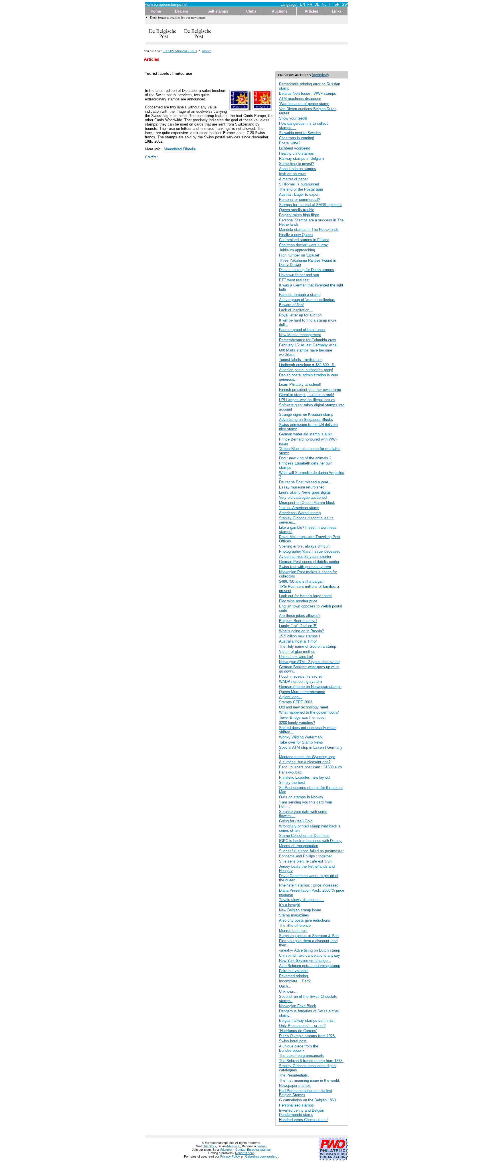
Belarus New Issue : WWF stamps (307, 93)
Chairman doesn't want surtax (303, 245)
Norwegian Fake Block (297, 1006)
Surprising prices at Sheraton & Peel (309, 936)
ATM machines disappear (300, 98)
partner (262, 1146)
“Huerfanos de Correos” (298, 1031)
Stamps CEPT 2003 (295, 702)
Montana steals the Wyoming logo (307, 757)
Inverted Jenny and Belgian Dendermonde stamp (301, 1112)
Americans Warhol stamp (300, 513)
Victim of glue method (297, 651)
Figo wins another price (298, 601)
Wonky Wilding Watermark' (301, 737)
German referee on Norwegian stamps (310, 687)
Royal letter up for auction (300, 315)
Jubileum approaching (297, 250)
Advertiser (233, 1146)
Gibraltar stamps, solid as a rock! (306, 395)
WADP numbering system (300, 681)
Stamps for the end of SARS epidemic (310, 205)
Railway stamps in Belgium (301, 158)
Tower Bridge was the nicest (302, 717)
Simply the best (292, 782)
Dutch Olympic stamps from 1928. (307, 1036)
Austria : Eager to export (299, 194)
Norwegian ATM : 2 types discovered (309, 662)
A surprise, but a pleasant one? (304, 762)
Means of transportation (298, 846)
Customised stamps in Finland (304, 240)
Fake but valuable (293, 971)
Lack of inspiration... (296, 310)
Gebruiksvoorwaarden (260, 1156)
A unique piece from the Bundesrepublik (298, 1048)
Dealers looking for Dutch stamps (306, 270)
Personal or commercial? (299, 199)
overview (320, 75)
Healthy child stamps (296, 153)
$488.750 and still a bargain (301, 581)
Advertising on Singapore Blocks (306, 419)
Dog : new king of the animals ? (305, 458)
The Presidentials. (294, 1075)
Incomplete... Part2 (295, 981)
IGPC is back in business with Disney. (310, 841)
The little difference (295, 925)
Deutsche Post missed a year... (305, 482)
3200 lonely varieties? (297, 722)
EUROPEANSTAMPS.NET (180, 51)
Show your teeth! (293, 118)
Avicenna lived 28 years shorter (305, 556)
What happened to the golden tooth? (309, 712)
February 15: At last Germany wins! (308, 345)
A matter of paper (293, 179)
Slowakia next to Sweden (300, 133)
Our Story (209, 1146)
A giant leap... (290, 697)
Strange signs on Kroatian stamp (306, 414)
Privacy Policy (230, 1156)
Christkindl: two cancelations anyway (309, 955)
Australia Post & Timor (298, 641)
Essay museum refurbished (301, 487)
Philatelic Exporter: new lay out (304, 777)
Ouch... (285, 986)
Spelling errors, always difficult (304, 546)
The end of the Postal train (301, 189)
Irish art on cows (292, 174)
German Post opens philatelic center (309, 562)
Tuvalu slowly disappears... (301, 900)
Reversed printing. (294, 976)
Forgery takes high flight (299, 215)
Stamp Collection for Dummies (304, 835)
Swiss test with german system (305, 567)
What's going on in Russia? (301, 631)
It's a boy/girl (289, 905)
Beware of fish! (291, 305)
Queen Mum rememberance (302, 692)
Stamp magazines (294, 915)
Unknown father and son (299, 275)
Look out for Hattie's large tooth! (305, 596)
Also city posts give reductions (304, 920)
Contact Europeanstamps (253, 1149)
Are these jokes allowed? (299, 615)
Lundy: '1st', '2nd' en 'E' (298, 626)
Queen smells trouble (296, 210)
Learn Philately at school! (300, 384)
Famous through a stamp (299, 294)
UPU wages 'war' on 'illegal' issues (307, 400)
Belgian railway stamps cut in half (307, 1020)
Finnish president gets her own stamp (310, 389)
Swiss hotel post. (293, 1041)
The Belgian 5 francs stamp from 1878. (311, 1061)
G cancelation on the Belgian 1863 (307, 1100)
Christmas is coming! (296, 138)
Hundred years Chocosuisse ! (303, 1120)
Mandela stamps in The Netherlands (309, 229)
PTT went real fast (294, 280)
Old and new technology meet (303, 707)
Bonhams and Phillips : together (305, 856)
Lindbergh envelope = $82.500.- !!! (307, 365)
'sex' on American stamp (299, 508)
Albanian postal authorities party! (306, 370)
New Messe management (300, 335)
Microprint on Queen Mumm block (307, 502)
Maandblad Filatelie (180, 149)
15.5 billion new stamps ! (299, 636)
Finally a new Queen (296, 235)
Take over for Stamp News (301, 742)
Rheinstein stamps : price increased (308, 885)
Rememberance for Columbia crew (307, 340)
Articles (206, 51)
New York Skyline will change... (305, 960)
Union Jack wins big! (296, 657)
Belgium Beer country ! (298, 621)
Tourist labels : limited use (300, 360)
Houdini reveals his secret (300, 676)
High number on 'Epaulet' (299, 255)
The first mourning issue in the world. (309, 1080)
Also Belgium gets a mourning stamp (309, 966)
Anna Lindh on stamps (297, 169)
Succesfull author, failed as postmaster (311, 851)
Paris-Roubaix (290, 772)
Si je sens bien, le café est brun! (306, 861)
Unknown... (288, 991)
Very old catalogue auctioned (303, 497)
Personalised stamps (296, 1105)
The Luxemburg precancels (301, 1055)
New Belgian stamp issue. (300, 910)
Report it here (244, 1153)
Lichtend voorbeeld (294, 148)
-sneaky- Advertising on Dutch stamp (309, 950)
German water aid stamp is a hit (305, 434)
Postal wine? (289, 143)
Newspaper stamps (295, 1085)
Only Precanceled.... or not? (302, 1025)
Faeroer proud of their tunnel (302, 330)
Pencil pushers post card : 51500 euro (310, 767)
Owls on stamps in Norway (301, 797)
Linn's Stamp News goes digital (305, 492)
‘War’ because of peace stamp (304, 104)
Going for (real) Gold (295, 821)
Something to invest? (296, 163)
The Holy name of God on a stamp (307, 646)
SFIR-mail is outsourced (299, 184)
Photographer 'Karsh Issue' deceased (309, 551)
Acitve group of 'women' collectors (307, 300)
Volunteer (226, 1149)
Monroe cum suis (293, 930)
